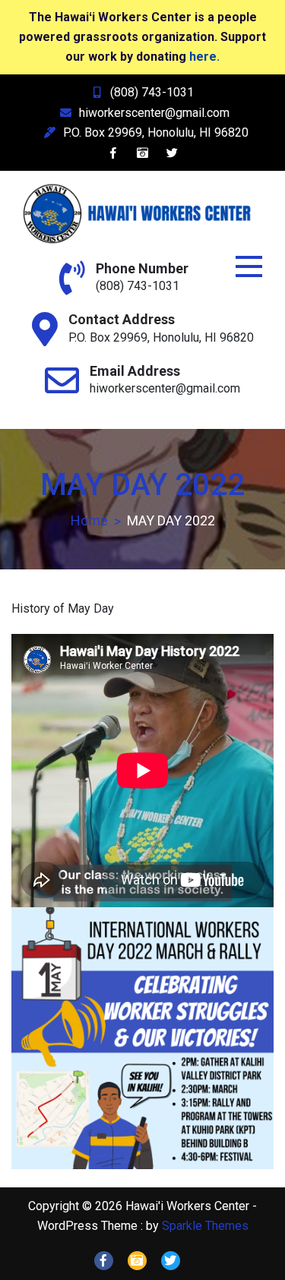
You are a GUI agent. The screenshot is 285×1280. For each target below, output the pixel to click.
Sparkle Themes (205, 1226)
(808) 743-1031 (152, 92)
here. (204, 56)
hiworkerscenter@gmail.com (154, 113)
